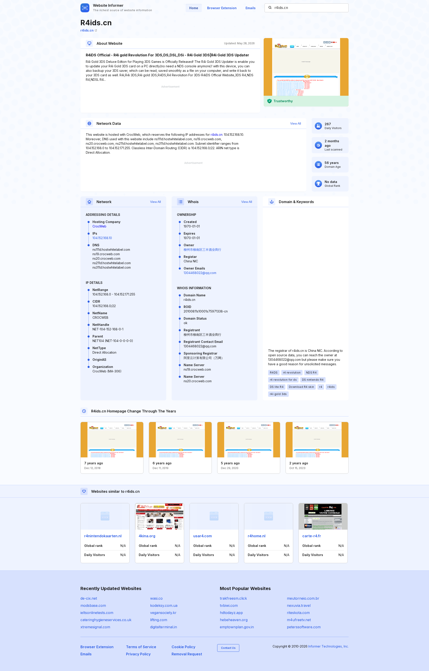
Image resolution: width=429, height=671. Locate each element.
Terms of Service (141, 647)
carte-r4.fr (311, 536)
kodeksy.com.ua (163, 605)
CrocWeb (99, 226)
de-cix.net (88, 598)
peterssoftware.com (304, 627)
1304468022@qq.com (200, 273)
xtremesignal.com (95, 627)
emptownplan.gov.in (237, 627)
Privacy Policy (138, 654)
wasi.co (156, 598)
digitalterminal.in (163, 627)
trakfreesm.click (233, 598)
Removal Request (187, 654)
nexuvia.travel (299, 605)
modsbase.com (93, 605)
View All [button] (295, 123)
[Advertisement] (170, 99)
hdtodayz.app (231, 612)
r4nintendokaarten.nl (103, 536)
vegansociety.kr (163, 612)
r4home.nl (256, 536)
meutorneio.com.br (303, 598)
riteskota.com (298, 612)
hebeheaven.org (234, 620)
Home (193, 8)
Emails (251, 8)
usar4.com (202, 536)
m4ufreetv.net (299, 620)
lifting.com (158, 620)
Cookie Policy (183, 647)
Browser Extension (222, 8)
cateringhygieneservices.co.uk (105, 620)
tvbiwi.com (229, 605)
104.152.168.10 (102, 238)
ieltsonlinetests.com (96, 612)
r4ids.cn (87, 30)
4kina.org (147, 536)
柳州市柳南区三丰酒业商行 (202, 249)
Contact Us (228, 648)
